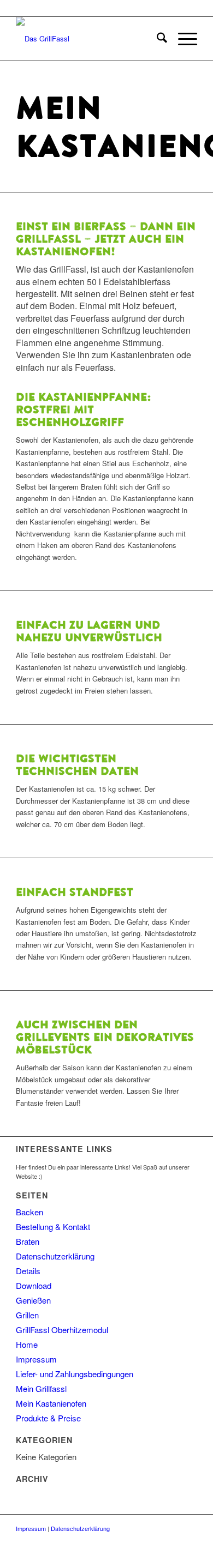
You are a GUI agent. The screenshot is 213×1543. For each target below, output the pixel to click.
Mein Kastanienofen (51, 1403)
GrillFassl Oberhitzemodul (62, 1329)
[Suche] (156, 39)
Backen (29, 1211)
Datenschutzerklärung (55, 1256)
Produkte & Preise (48, 1418)
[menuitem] (156, 39)
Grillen (27, 1315)
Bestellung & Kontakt (53, 1226)
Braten (27, 1241)
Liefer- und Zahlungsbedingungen (74, 1373)
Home (27, 1344)
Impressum (36, 1359)
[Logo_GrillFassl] (88, 39)
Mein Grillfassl (41, 1388)
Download (33, 1285)
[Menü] (182, 39)
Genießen (33, 1300)
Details (28, 1270)
